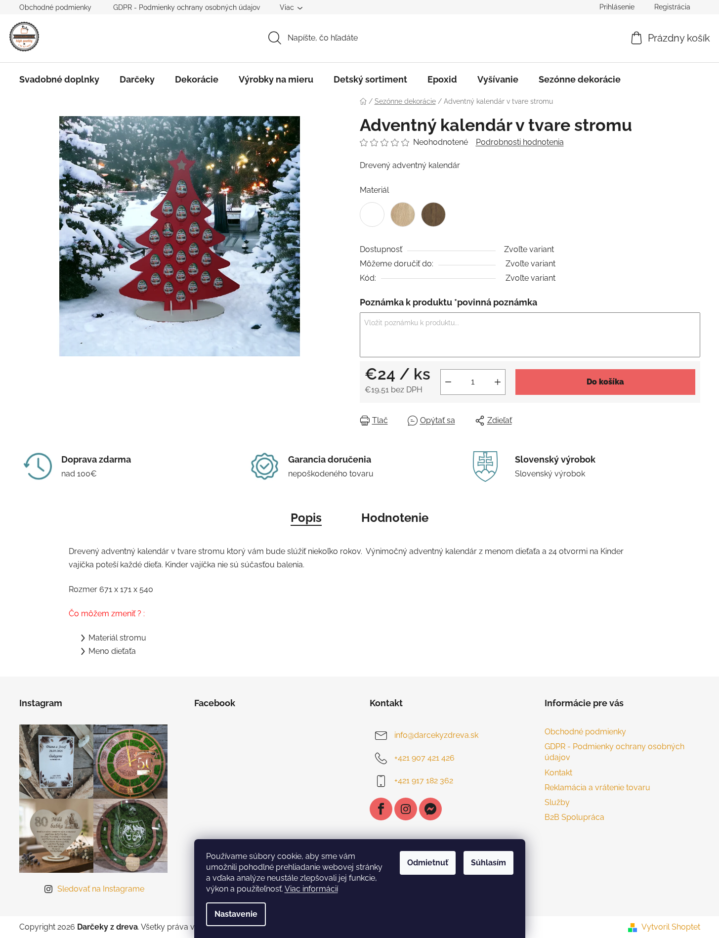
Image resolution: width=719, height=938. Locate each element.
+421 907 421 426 (424, 758)
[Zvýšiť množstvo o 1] (497, 382)
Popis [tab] (306, 518)
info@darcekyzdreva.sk (436, 735)
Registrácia (672, 7)
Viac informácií (311, 889)
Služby (557, 802)
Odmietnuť (427, 862)
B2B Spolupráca (574, 817)
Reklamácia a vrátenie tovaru (597, 787)
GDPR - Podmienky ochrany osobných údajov (186, 7)
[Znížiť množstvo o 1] (448, 382)
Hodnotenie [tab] (394, 518)
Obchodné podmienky (55, 7)
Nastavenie (235, 914)
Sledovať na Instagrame (100, 889)
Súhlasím (488, 862)
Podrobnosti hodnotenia (520, 142)
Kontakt (558, 772)
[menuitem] (59, 79)
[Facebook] (381, 809)
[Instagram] (405, 809)
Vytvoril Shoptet (670, 927)
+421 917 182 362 (423, 780)
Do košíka (605, 381)
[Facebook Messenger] (430, 809)
